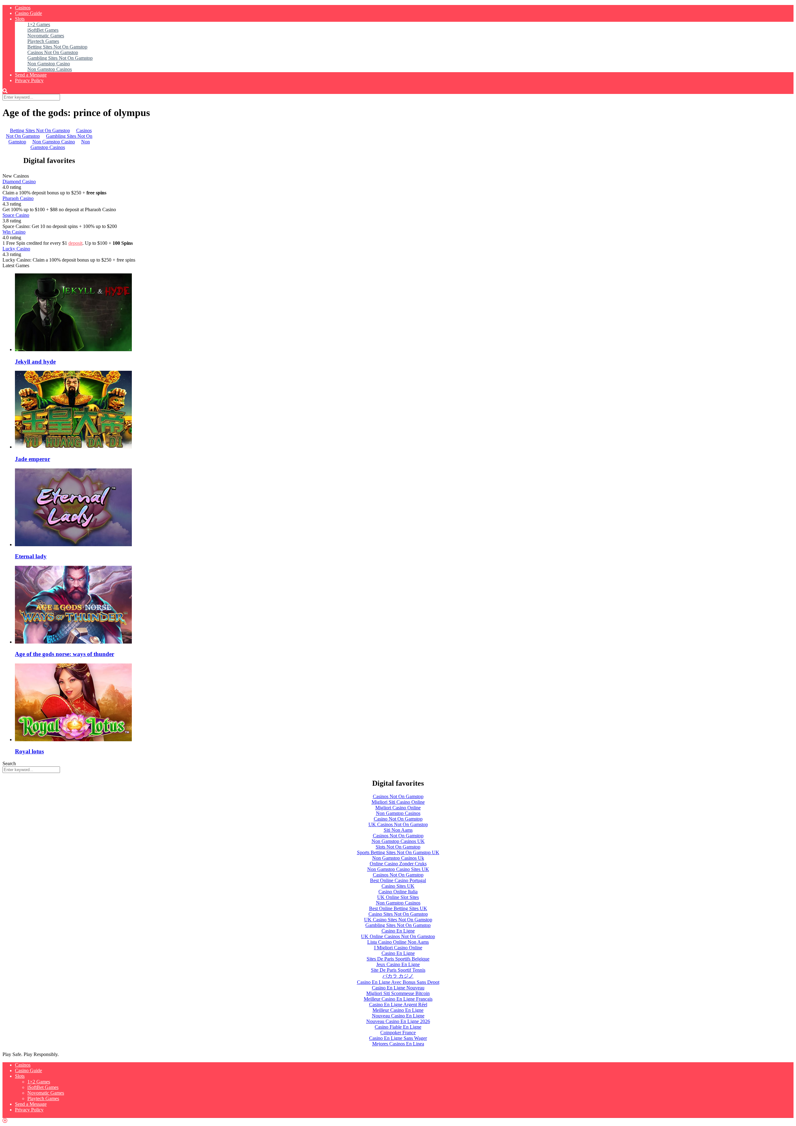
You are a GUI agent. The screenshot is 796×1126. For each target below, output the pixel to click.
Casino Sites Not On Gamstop (398, 914)
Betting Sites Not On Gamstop (57, 46)
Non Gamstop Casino (48, 63)
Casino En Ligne (398, 930)
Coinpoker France (398, 1032)
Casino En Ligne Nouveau (398, 987)
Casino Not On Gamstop (398, 818)
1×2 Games (38, 24)
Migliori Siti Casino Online (398, 802)
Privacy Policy (29, 80)
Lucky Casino (16, 248)
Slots (20, 18)
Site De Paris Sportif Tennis (398, 970)
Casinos (22, 7)
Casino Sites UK (398, 886)
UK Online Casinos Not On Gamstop (398, 936)
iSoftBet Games (42, 30)
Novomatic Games (45, 35)
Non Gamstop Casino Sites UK (398, 869)
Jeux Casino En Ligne (398, 964)
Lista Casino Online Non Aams (398, 942)
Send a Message (31, 74)
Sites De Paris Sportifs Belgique (398, 958)
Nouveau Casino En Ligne (398, 1015)
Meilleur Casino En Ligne (398, 1010)
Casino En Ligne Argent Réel (398, 1004)
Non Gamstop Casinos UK (398, 841)
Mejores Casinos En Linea (398, 1043)
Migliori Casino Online (398, 807)
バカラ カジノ (398, 976)
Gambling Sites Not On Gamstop (60, 58)
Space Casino (15, 215)
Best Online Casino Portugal (398, 880)
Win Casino (13, 232)
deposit (75, 243)
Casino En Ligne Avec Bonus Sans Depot (398, 982)
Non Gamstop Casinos (49, 69)
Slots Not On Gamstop (398, 846)
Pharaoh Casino (18, 198)
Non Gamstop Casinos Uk (398, 858)
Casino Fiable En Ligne (398, 1027)
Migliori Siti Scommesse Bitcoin (398, 993)
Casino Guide (28, 13)
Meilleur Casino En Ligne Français (398, 999)
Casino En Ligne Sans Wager (398, 1038)
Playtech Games (43, 41)
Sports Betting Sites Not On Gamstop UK (398, 852)
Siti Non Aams (398, 830)
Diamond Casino (19, 181)
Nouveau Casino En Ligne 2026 (398, 1021)
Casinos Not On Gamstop (52, 52)
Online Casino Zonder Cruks (398, 863)
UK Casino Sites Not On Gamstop (398, 919)
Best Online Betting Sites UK (398, 908)
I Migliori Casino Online (398, 947)
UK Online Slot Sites (398, 897)
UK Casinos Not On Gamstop (398, 824)
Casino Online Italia (398, 891)
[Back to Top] (4, 1120)
